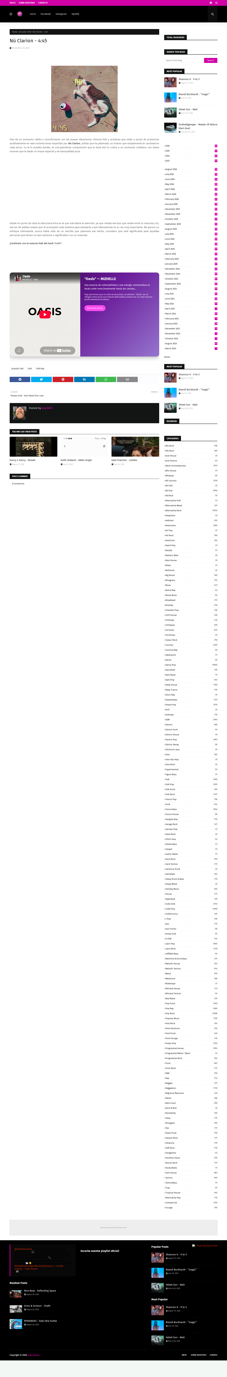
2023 (191, 161)
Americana (191, 525)
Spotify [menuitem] (75, 14)
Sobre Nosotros (27, 3)
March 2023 (191, 348)
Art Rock (191, 535)
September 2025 (191, 224)
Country (191, 645)
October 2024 (191, 279)
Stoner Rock (191, 1163)
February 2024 (191, 318)
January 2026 (191, 204)
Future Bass (191, 809)
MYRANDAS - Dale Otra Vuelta (40, 1320)
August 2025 (191, 229)
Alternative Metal (191, 505)
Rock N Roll (191, 1108)
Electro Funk (191, 729)
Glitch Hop (191, 839)
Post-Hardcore (191, 1028)
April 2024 (191, 308)
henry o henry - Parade (22, 460)
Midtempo (191, 983)
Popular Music (191, 1018)
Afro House (191, 470)
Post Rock (191, 1023)
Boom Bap (191, 590)
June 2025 (191, 239)
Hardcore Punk (191, 869)
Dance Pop (191, 665)
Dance (191, 660)
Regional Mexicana (191, 1093)
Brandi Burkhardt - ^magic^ (194, 94)
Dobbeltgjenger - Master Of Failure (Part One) (198, 126)
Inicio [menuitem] (33, 14)
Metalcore (191, 978)
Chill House (191, 615)
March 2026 (191, 194)
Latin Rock (191, 948)
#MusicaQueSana (43, 1266)
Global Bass (191, 844)
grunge (191, 1207)
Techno (191, 1177)
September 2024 (191, 284)
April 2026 (191, 189)
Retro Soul (191, 1103)
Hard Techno (191, 864)
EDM (191, 719)
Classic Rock (191, 640)
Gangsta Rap (191, 819)
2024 (191, 156)
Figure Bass (191, 774)
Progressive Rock (191, 1058)
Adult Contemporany (191, 465)
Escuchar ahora (95, 308)
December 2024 (191, 269)
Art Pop (191, 530)
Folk (30, 368)
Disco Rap (191, 694)
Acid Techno (191, 460)
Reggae (191, 1083)
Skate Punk (191, 1133)
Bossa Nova (191, 595)
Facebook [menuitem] (46, 14)
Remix (191, 1098)
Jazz (191, 924)
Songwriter (191, 1153)
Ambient (191, 520)
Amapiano (191, 515)
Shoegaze (191, 1123)
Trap (191, 1187)
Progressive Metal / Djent (191, 1053)
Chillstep (191, 620)
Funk (191, 804)
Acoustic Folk (25, 32)
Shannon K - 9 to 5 (189, 79)
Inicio (12, 3)
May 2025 (191, 244)
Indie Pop (191, 909)
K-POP (191, 938)
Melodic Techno (191, 968)
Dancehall (191, 670)
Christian (191, 630)
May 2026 (191, 184)
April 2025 (191, 249)
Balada (191, 550)
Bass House (191, 560)
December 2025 (191, 209)
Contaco (213, 1355)
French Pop (191, 799)
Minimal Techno (191, 993)
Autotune (191, 540)
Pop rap (191, 1008)
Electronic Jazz (191, 749)
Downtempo (191, 699)
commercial (191, 1202)
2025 (191, 151)
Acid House (191, 455)
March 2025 (191, 254)
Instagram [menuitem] (61, 14)
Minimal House (191, 988)
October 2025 (191, 219)
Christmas (191, 635)
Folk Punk (191, 789)
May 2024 (191, 303)
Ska (191, 1128)
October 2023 (191, 338)
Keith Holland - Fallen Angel (76, 460)
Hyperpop (191, 899)
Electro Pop (191, 739)
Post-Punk (191, 1033)
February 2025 (191, 259)
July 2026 (191, 174)
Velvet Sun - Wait (188, 109)
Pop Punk (191, 1003)
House (191, 894)
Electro (191, 724)
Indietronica (191, 914)
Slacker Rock (191, 1138)
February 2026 (191, 199)
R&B (191, 1073)
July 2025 (191, 234)
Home (14, 32)
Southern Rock (191, 1158)
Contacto (43, 3)
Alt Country (191, 480)
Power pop (191, 1043)
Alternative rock (191, 510)
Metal (191, 973)
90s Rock (191, 450)
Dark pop (191, 680)
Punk (191, 1063)
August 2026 (191, 169)
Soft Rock (191, 1148)
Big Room (191, 575)
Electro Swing (191, 744)
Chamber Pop (191, 610)
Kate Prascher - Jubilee (124, 460)
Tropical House (191, 1192)
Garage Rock (191, 824)
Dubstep (191, 714)
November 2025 (191, 214)
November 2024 (191, 274)
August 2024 (191, 288)
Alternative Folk (191, 500)
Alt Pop (191, 490)
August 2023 (191, 343)
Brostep (191, 605)
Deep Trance (191, 689)
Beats (191, 565)
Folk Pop (40, 368)
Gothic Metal (191, 854)
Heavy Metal (191, 884)
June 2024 (191, 298)
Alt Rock (191, 495)
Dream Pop (191, 704)
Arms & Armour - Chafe (37, 1305)
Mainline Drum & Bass (191, 958)
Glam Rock (191, 834)
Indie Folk (191, 904)
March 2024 (191, 313)
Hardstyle (191, 874)
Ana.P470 (46, 408)
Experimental (191, 769)
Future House (191, 814)
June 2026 (191, 179)
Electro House (191, 734)
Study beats (191, 1168)
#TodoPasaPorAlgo (24, 1266)
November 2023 (191, 333)
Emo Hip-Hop (191, 759)
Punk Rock (191, 1068)
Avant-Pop (191, 545)
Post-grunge (191, 1038)
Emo (191, 754)
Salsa (191, 1118)
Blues (191, 585)
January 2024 (191, 323)
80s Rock (191, 446)
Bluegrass (191, 580)
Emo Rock (191, 764)
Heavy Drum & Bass (191, 879)
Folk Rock (191, 794)
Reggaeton (191, 1088)
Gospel (191, 849)
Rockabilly (191, 1113)
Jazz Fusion (191, 929)
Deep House (191, 685)
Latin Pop (191, 943)
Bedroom (191, 570)
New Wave (191, 998)
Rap (191, 1078)
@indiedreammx (23, 1249)
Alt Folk (191, 485)
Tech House (191, 1173)
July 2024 (191, 293)
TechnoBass (191, 1182)
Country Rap (191, 650)
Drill (191, 709)
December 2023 (191, 328)
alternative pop (191, 1197)
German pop (191, 829)
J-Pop (191, 919)
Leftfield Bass (191, 953)
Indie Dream (33, 1355)
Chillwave (191, 625)
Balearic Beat (191, 555)
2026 (191, 146)
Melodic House (191, 963)
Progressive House (191, 1048)
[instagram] (216, 3)
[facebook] (211, 3)
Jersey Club (191, 933)
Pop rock (191, 1013)
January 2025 (191, 264)
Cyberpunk (191, 655)
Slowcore (191, 1143)
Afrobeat (191, 475)
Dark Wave (191, 675)
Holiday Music (191, 889)
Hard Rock (191, 859)
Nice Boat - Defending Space (40, 1290)
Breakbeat (191, 600)
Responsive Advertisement (114, 1227)
